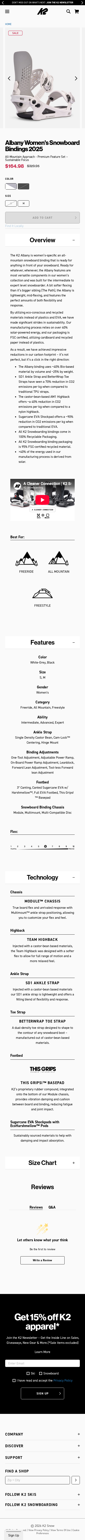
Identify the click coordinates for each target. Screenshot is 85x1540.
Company (14, 1434)
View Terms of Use (61, 1530)
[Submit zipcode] (76, 1480)
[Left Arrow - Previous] (3, 3)
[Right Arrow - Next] (82, 3)
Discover (14, 1445)
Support (13, 1457)
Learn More (42, 1352)
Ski (33, 1373)
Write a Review (42, 1260)
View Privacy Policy (38, 1530)
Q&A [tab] (51, 1207)
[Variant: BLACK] (23, 186)
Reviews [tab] (36, 1207)
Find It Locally (14, 226)
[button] (7, 11)
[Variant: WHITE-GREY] (11, 186)
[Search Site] (68, 11)
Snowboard (51, 1373)
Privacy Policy (62, 1380)
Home (8, 24)
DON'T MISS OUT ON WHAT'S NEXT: (42, 2)
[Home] (42, 11)
